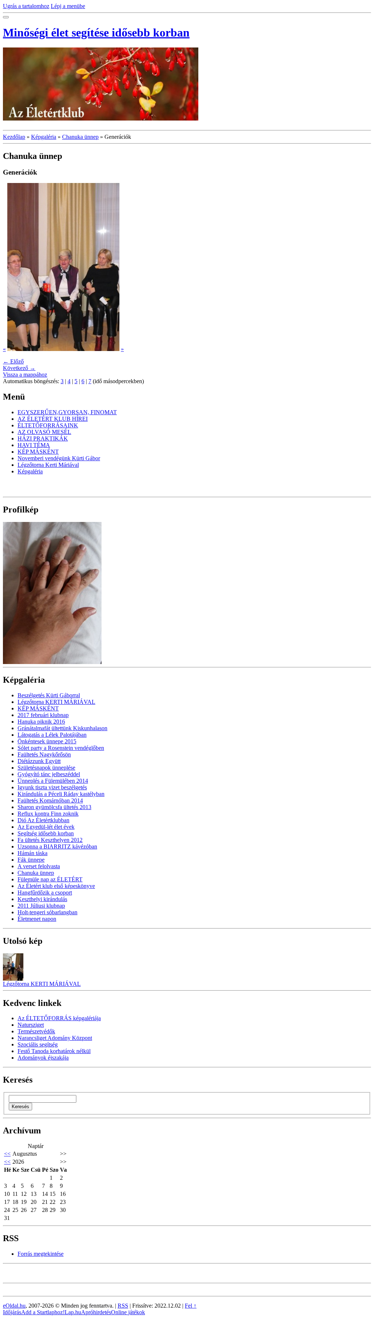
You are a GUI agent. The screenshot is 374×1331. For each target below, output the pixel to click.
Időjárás (12, 1312)
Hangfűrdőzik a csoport (45, 892)
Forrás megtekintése (41, 1254)
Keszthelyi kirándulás (42, 899)
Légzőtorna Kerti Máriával (48, 465)
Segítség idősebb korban (46, 833)
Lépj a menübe (68, 6)
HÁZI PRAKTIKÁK (43, 438)
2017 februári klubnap (43, 715)
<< (7, 1154)
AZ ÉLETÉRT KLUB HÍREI (53, 419)
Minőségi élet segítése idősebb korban (96, 32)
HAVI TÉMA (34, 445)
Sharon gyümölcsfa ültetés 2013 (54, 807)
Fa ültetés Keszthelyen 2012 (50, 840)
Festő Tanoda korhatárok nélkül (54, 1051)
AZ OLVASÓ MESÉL (44, 432)
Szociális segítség (38, 1044)
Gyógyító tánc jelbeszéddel (49, 774)
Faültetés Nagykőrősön (44, 754)
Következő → (19, 368)
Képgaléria (43, 137)
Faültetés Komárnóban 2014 (50, 800)
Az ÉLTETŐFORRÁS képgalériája (59, 1018)
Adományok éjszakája (43, 1057)
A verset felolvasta (39, 866)
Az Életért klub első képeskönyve (56, 886)
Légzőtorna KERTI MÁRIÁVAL (56, 702)
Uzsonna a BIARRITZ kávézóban (57, 846)
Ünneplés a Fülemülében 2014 (53, 781)
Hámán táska (32, 853)
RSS (123, 1306)
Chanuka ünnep (80, 137)
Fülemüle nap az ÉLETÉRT (50, 879)
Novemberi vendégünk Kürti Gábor (59, 458)
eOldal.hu (14, 1306)
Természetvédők (36, 1031)
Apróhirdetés (96, 1312)
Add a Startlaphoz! (43, 1312)
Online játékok (128, 1312)
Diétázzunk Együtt (39, 761)
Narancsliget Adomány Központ (55, 1038)
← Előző (13, 361)
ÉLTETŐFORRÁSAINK (48, 425)
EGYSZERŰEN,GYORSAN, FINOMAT (67, 412)
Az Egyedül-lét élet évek (46, 827)
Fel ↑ (190, 1306)
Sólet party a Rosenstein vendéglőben (61, 748)
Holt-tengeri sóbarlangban (47, 912)
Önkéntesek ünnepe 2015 (47, 741)
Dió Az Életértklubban (43, 820)
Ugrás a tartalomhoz (26, 6)
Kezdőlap (14, 137)
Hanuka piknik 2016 (41, 721)
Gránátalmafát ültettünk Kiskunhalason (62, 728)
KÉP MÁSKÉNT (38, 452)
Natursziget (31, 1025)
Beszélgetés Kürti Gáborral (49, 695)
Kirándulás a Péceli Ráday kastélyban (61, 794)
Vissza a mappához (25, 374)
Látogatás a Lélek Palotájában (52, 735)
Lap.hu (73, 1312)
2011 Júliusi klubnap (41, 906)
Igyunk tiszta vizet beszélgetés (52, 787)
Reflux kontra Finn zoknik (48, 814)
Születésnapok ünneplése (46, 767)
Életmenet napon (37, 919)
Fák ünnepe (31, 860)
